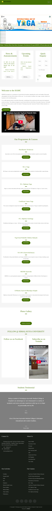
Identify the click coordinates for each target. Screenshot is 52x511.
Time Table (30, 461)
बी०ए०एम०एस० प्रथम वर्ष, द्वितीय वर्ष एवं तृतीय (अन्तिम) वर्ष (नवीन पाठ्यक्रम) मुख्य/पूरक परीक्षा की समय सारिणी (9, 63)
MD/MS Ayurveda (26, 271)
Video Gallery (6, 491)
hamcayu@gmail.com (8, 451)
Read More (26, 157)
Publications (5, 494)
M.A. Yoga (26, 167)
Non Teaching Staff (32, 450)
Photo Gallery (6, 487)
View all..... (9, 77)
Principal (30, 446)
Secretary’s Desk (32, 443)
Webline (28, 508)
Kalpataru (5, 482)
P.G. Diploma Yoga (26, 184)
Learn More (6, 109)
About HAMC (31, 441)
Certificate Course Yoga (26, 201)
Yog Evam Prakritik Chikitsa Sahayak (26, 238)
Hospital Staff (6, 476)
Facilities (5, 474)
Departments (31, 448)
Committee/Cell (31, 459)
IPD (4, 480)
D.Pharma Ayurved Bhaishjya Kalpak (26, 290)
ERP (29, 452)
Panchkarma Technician (26, 149)
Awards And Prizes (32, 454)
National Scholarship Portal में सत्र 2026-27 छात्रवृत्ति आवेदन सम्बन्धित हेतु (9, 70)
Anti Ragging (31, 457)
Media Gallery (6, 489)
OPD (4, 478)
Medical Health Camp (7, 485)
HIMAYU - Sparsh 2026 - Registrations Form (26, 67)
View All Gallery (26, 323)
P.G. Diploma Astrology (26, 218)
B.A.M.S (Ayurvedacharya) (26, 252)
